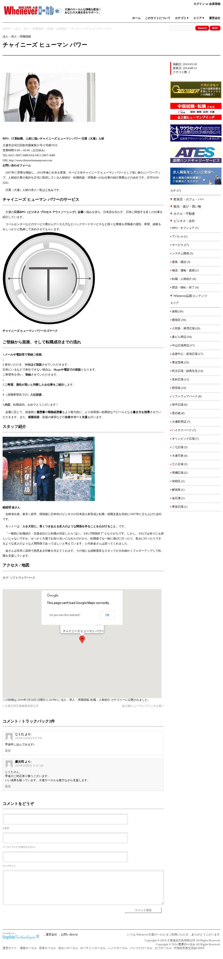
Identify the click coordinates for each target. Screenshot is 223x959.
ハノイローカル (118, 948)
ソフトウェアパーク (22, 577)
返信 (8, 750)
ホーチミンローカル (93, 948)
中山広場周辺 (180, 345)
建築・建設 (179, 262)
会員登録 (214, 3)
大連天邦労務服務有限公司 (22, 705)
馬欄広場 (177, 472)
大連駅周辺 (179, 421)
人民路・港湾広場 (183, 328)
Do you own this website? (65, 615)
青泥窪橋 (177, 362)
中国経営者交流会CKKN (189, 948)
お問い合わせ (69, 934)
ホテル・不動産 (184, 213)
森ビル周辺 (179, 336)
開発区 (176, 319)
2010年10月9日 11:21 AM (29, 765)
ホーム (136, 18)
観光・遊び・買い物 (187, 206)
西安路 (176, 387)
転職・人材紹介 (57, 28)
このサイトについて (158, 18)
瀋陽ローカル (28, 948)
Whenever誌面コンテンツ (190, 296)
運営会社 (214, 18)
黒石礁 (176, 413)
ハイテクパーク (182, 430)
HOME (7, 28)
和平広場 (177, 404)
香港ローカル (47, 948)
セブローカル (163, 948)
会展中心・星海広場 (185, 353)
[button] (82, 639)
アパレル (177, 236)
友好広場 (177, 379)
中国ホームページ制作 (22, 936)
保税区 (176, 481)
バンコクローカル (141, 948)
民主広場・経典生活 (185, 370)
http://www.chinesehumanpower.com (30, 160)
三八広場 (177, 464)
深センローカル (68, 948)
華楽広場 (177, 506)
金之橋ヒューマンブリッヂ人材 (142, 705)
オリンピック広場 (183, 438)
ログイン (199, 3)
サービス (177, 245)
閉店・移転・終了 (183, 287)
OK (107, 615)
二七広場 (177, 447)
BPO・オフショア (183, 228)
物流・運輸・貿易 (183, 270)
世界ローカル (186, 944)
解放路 (176, 489)
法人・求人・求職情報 (29, 28)
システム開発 (180, 253)
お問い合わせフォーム (17, 165)
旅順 (175, 311)
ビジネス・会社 (184, 221)
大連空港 (177, 455)
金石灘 (176, 498)
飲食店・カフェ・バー (189, 199)
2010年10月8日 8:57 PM (28, 738)
